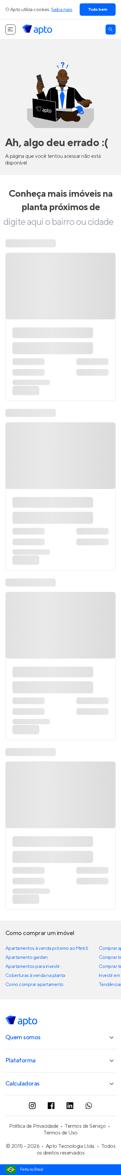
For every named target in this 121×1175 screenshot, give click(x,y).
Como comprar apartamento (34, 985)
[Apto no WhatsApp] (88, 1105)
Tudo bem (97, 9)
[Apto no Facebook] (51, 1105)
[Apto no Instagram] (32, 1105)
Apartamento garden (26, 957)
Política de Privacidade (33, 1126)
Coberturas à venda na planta (35, 976)
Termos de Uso (60, 1132)
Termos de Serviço (85, 1126)
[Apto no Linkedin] (70, 1105)
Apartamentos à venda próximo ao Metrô (46, 948)
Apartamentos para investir (32, 967)
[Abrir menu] (10, 29)
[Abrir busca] (111, 29)
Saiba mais (61, 10)
